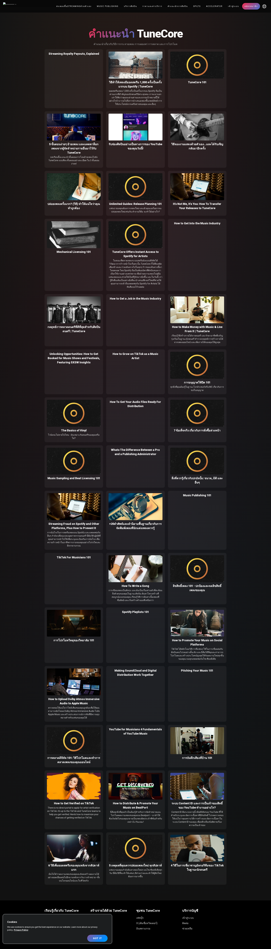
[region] (57, 929)
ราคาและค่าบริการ (152, 6)
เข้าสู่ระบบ (233, 6)
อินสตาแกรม (143, 928)
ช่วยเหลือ (187, 928)
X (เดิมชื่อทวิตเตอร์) (146, 923)
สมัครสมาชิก (251, 6)
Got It (97, 938)
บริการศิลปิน (130, 6)
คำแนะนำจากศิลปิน (178, 6)
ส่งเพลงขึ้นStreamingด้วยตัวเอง (73, 6)
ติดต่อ (185, 923)
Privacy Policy (21, 930)
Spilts (197, 6)
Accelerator (214, 6)
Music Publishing (107, 6)
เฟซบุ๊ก (140, 917)
